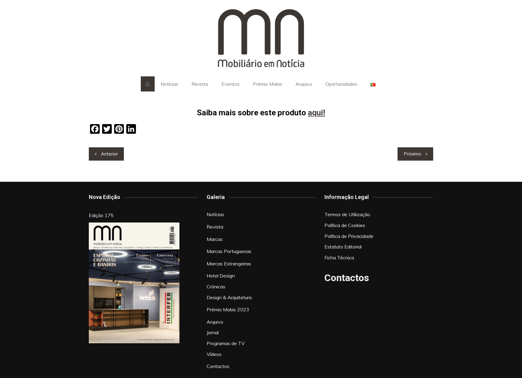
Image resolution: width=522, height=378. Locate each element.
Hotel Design (221, 276)
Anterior (109, 154)
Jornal (213, 332)
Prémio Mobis (267, 84)
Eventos (230, 84)
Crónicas (216, 287)
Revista (200, 84)
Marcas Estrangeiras (229, 264)
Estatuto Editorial (343, 247)
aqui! (316, 112)
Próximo (412, 154)
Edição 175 (101, 215)
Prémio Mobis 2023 (228, 309)
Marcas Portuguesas (229, 251)
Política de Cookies (344, 225)
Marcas (215, 239)
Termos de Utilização (347, 214)
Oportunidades (341, 84)
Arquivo (303, 84)
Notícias (169, 84)
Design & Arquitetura (229, 297)
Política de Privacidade (348, 236)
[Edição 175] (134, 283)
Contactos (218, 366)
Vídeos (214, 354)
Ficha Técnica (339, 258)
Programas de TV (226, 343)
